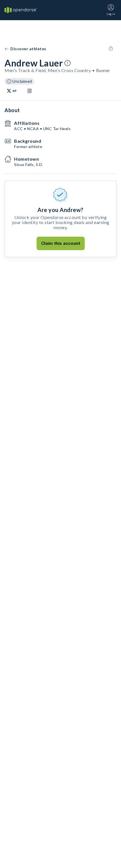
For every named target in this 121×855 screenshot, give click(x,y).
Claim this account (60, 243)
